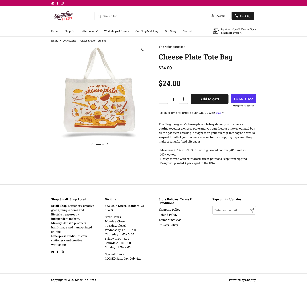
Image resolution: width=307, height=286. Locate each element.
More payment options (243, 105)
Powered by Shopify (242, 280)
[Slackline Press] (63, 16)
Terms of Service (170, 220)
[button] (234, 31)
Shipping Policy (169, 209)
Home (54, 40)
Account (221, 15)
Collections (69, 40)
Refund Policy (168, 215)
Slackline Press (85, 280)
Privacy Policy (168, 225)
